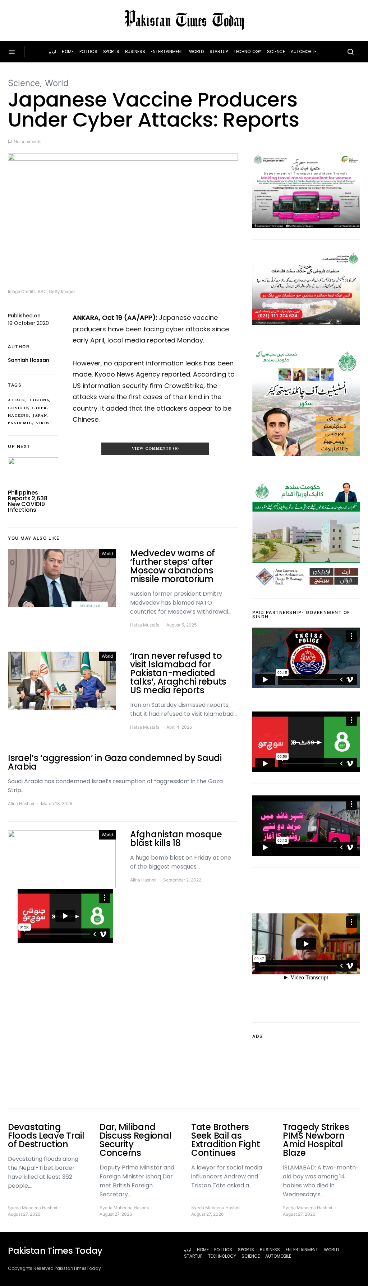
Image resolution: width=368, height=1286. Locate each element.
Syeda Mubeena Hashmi (32, 1207)
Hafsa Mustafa (145, 625)
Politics (88, 51)
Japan (40, 415)
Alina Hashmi (21, 803)
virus (43, 423)
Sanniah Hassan (28, 360)
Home (67, 51)
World (196, 51)
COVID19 (18, 408)
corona (39, 400)
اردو (52, 51)
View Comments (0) (155, 448)
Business (135, 51)
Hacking (18, 415)
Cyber (39, 408)
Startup (219, 51)
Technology (248, 51)
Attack (17, 400)
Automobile (304, 51)
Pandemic (20, 423)
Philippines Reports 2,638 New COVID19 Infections (27, 501)
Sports (111, 51)
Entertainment (167, 51)
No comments (27, 141)
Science (276, 51)
